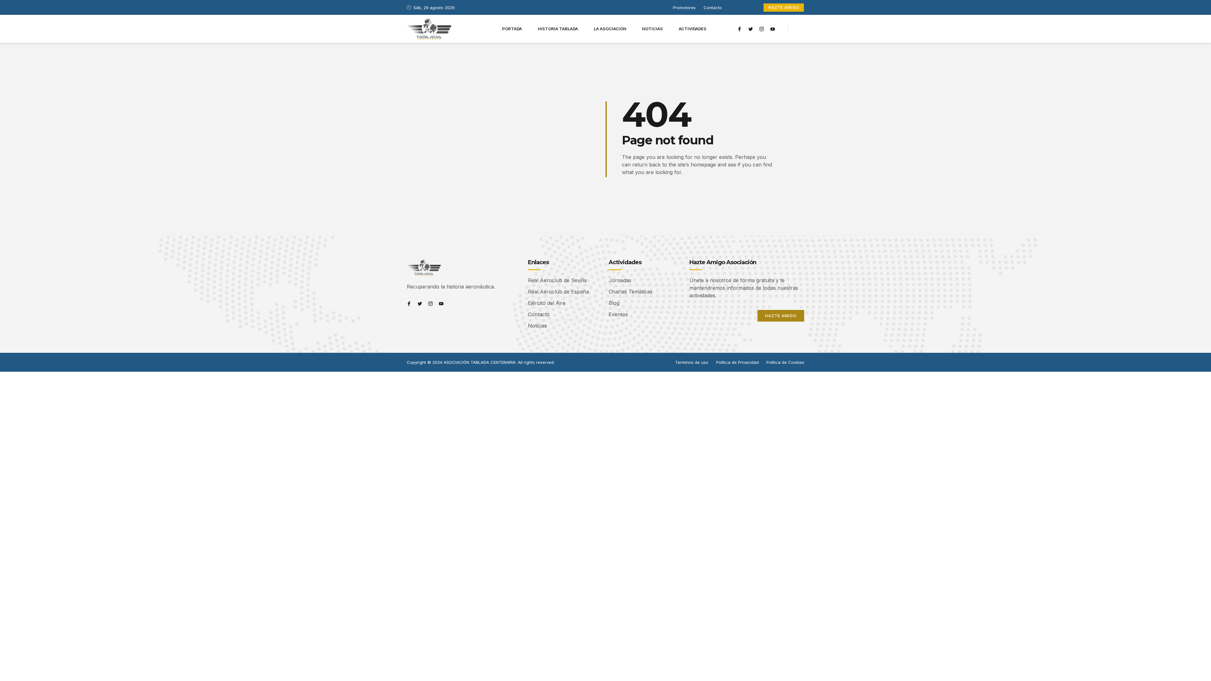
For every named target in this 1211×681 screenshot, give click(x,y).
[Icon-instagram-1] (761, 29)
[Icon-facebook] (739, 29)
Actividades (692, 28)
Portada (512, 28)
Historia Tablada (558, 28)
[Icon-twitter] (750, 29)
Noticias (652, 28)
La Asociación (610, 28)
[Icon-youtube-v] (772, 29)
